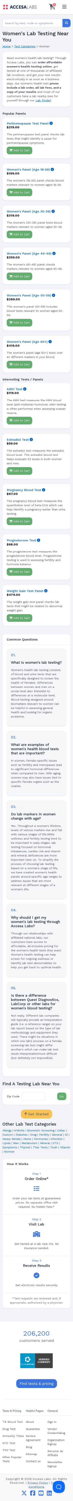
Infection (56, 1138)
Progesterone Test (21, 540)
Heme (27, 1138)
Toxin (53, 1147)
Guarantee (33, 1429)
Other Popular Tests (11, 1459)
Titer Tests (40, 1147)
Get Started (38, 1114)
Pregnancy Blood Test (24, 490)
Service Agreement (33, 1438)
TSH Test (8, 1450)
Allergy (7, 1130)
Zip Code (13, 1096)
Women (9, 1151)
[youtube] (41, 1494)
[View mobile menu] (64, 7)
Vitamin (65, 1147)
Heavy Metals (11, 1138)
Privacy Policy (38, 1482)
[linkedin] (49, 1494)
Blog (29, 1447)
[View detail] (51, 123)
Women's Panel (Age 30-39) (29, 211)
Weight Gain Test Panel (25, 591)
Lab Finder (42, 100)
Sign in (51, 1421)
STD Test (8, 1443)
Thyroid (25, 1147)
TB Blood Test (12, 1421)
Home (6, 46)
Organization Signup (55, 1442)
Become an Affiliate (55, 1453)
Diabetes (22, 1134)
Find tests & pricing (37, 1384)
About (30, 1421)
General (57, 1134)
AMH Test (14, 389)
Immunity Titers (13, 1436)
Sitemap (31, 1454)
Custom (7, 1134)
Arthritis (19, 1130)
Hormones (41, 1138)
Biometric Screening (41, 1130)
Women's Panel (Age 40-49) (29, 253)
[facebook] (32, 1494)
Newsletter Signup (54, 1464)
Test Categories (24, 46)
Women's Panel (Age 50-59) (29, 295)
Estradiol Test (18, 440)
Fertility (44, 1134)
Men (16, 1143)
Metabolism (29, 1143)
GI (66, 1134)
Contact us (33, 1461)
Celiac (61, 1130)
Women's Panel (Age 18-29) (28, 169)
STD (55, 1143)
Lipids (6, 1143)
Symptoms (9, 1147)
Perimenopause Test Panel (28, 123)
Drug (33, 1134)
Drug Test (9, 1429)
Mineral (45, 1143)
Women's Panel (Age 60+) (27, 342)
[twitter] (24, 1494)
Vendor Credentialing (56, 1431)
